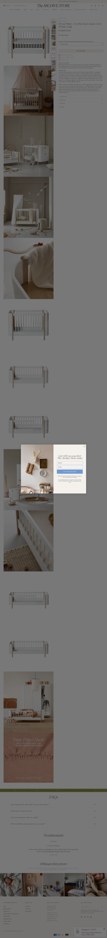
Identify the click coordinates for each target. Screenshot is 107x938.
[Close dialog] (84, 446)
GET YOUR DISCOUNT (69, 471)
